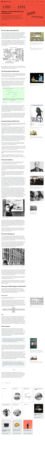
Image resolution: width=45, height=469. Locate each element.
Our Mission (36, 1)
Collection (32, 1)
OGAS (12, 222)
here (20, 102)
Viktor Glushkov (18, 220)
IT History (23, 1)
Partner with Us (42, 1)
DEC (9, 130)
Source (12, 63)
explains (14, 319)
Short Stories (27, 1)
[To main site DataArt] (9, 1)
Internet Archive (5, 102)
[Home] (4, 1)
